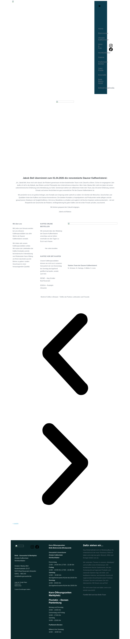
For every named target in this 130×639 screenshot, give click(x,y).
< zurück (15, 523)
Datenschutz (18, 585)
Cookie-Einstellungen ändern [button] (22, 589)
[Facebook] (111, 49)
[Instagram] (111, 45)
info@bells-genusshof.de (23, 576)
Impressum (18, 584)
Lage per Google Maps (21, 582)
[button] (65, 355)
